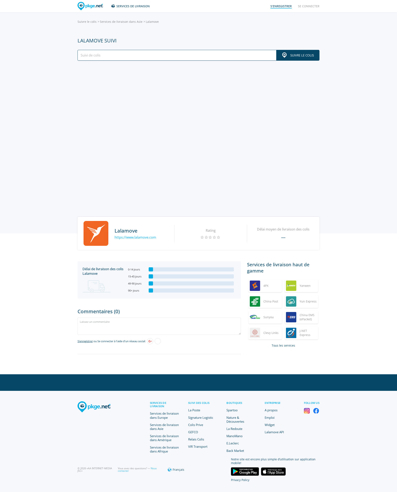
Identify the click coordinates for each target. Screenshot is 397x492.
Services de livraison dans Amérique (164, 438)
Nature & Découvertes (235, 419)
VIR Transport (197, 446)
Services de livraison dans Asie (121, 22)
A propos (271, 410)
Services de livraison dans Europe (164, 415)
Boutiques (234, 403)
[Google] (150, 341)
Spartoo (232, 410)
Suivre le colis (87, 22)
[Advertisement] (198, 100)
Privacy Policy (240, 480)
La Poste (194, 410)
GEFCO (193, 432)
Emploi (270, 417)
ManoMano (234, 436)
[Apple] (158, 341)
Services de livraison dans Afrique (164, 449)
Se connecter (308, 6)
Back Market (235, 451)
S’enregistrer (85, 341)
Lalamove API (274, 432)
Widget (270, 425)
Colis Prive (195, 425)
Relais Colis (196, 439)
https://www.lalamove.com (135, 237)
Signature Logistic (200, 417)
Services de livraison (133, 6)
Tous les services (283, 345)
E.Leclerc (232, 443)
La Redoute (234, 429)
